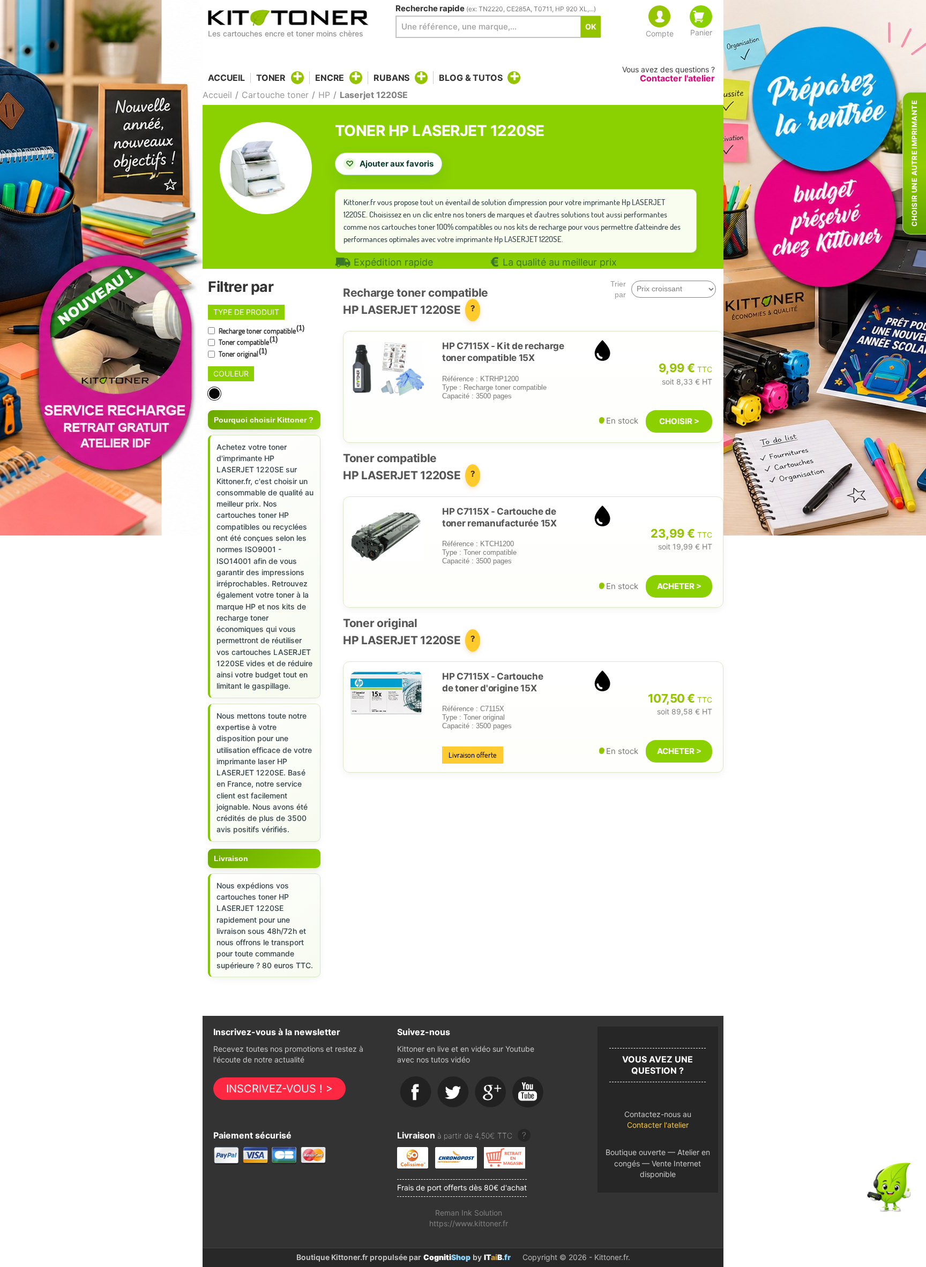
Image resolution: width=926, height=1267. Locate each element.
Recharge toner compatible (260, 330)
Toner (271, 77)
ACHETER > (679, 586)
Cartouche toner (275, 94)
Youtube (528, 1092)
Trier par (618, 289)
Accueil (226, 78)
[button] (658, 1123)
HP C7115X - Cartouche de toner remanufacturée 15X (499, 517)
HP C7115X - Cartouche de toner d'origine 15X (492, 682)
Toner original (242, 353)
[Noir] (215, 393)
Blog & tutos (470, 77)
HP (324, 94)
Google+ (491, 1092)
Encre (329, 77)
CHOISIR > (679, 421)
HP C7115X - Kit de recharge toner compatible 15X (503, 352)
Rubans (391, 77)
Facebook (416, 1092)
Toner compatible (247, 341)
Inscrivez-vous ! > (279, 1088)
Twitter (453, 1092)
